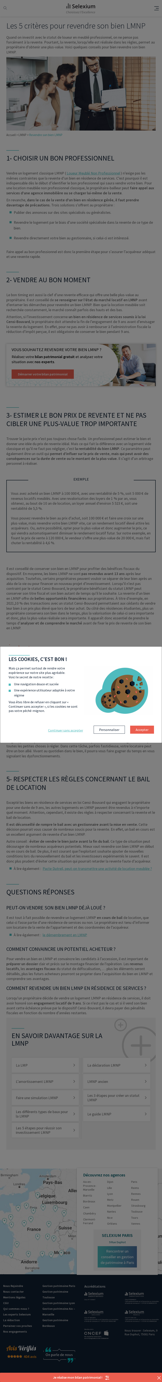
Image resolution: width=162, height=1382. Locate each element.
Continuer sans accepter (65, 730)
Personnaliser (109, 730)
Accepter (142, 730)
